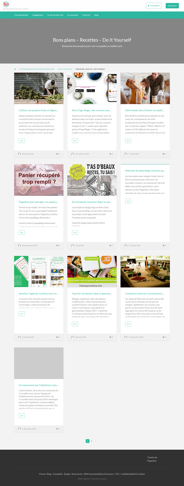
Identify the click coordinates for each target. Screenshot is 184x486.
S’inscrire (86, 15)
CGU (117, 474)
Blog (96, 15)
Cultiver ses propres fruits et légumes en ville (43, 110)
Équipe (67, 474)
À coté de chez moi (55, 15)
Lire (22, 141)
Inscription (154, 5)
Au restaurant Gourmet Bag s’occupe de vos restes (99, 201)
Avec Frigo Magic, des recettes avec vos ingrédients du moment (106, 110)
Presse (42, 474)
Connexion (172, 5)
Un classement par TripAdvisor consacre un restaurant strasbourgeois (56, 385)
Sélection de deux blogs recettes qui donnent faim (152, 170)
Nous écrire (77, 474)
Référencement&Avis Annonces (99, 474)
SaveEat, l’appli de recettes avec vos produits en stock (47, 293)
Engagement (37, 15)
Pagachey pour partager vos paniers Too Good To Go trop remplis (53, 201)
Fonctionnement (21, 15)
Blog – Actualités (55, 474)
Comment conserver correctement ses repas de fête (153, 293)
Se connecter (72, 15)
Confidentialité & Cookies (133, 474)
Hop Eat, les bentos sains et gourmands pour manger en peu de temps (109, 293)
